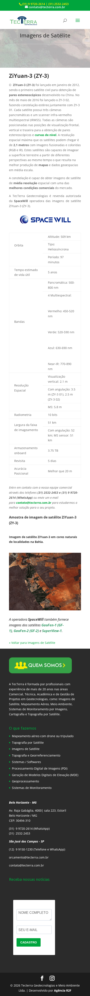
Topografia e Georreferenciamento (36, 755)
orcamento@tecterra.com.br (29, 857)
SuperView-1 (52, 630)
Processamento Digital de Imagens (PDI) (39, 768)
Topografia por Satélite (28, 743)
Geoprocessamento (25, 781)
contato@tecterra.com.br (33, 503)
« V (11, 643)
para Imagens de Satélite (37, 643)
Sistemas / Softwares (26, 762)
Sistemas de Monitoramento (31, 788)
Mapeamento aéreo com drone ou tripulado (42, 736)
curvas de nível (45, 135)
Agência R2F (62, 990)
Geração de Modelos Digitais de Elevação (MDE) (45, 775)
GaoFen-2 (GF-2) (26, 630)
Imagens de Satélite (26, 749)
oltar (16, 643)
